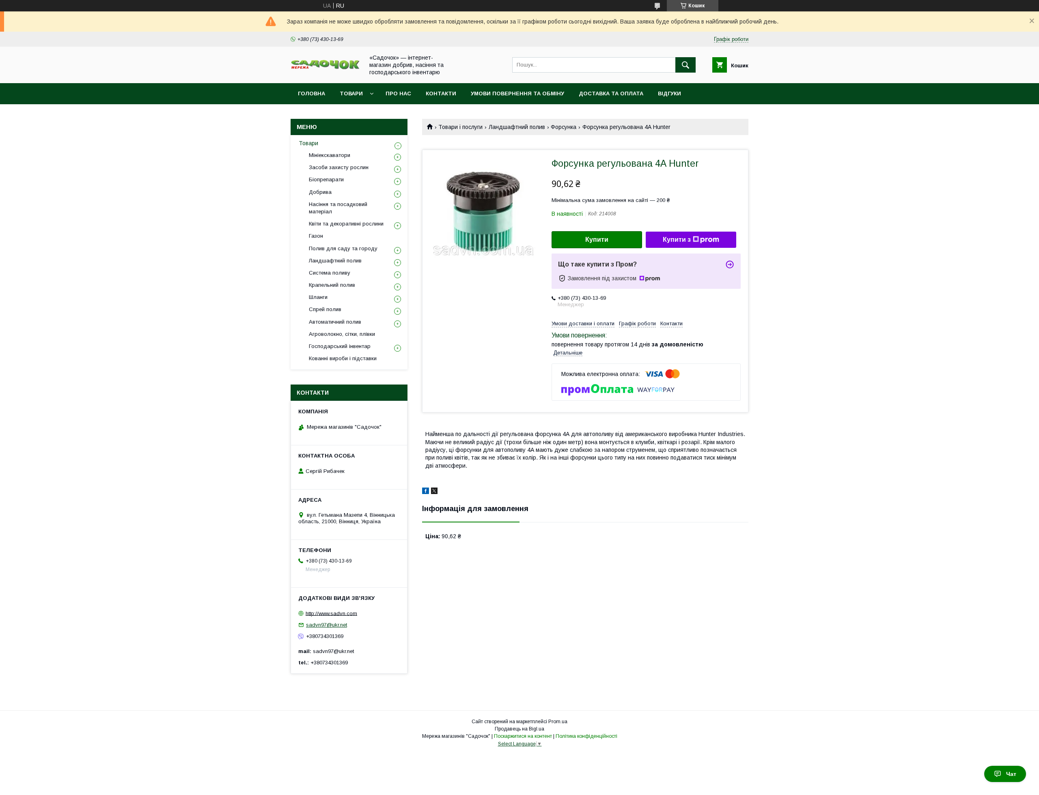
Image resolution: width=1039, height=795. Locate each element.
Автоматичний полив (335, 322)
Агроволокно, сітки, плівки (342, 334)
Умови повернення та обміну (517, 93)
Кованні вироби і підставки (343, 358)
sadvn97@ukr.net (326, 625)
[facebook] (425, 492)
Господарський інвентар (340, 346)
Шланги (318, 297)
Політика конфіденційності (586, 736)
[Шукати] (685, 65)
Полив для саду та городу (343, 248)
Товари (351, 93)
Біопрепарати (326, 179)
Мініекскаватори (329, 155)
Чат (1011, 774)
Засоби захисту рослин (339, 167)
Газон (316, 236)
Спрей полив (325, 309)
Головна (311, 93)
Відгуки (669, 93)
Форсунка (563, 127)
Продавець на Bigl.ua (519, 729)
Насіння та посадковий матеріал (338, 208)
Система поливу (329, 273)
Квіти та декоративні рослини (346, 224)
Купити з (677, 239)
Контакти (441, 93)
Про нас (398, 93)
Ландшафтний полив (517, 127)
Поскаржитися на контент (523, 736)
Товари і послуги (460, 127)
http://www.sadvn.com (331, 613)
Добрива (320, 192)
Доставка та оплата (611, 93)
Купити (596, 239)
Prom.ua (557, 721)
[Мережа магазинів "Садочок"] (325, 67)
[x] (434, 492)
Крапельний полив (332, 285)
